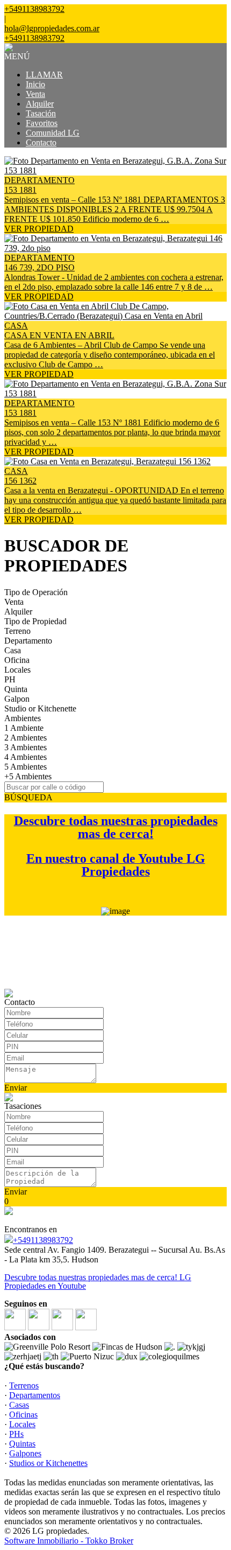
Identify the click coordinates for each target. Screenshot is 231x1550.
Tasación (41, 113)
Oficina (17, 660)
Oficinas (23, 1414)
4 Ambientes (25, 757)
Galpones (25, 1453)
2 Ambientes (25, 737)
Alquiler (40, 103)
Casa (12, 650)
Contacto (41, 142)
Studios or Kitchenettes (48, 1463)
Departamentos (34, 1395)
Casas (19, 1404)
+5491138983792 (43, 1240)
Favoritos (41, 123)
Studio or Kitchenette (40, 708)
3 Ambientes (25, 747)
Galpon (17, 698)
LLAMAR (44, 74)
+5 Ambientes (28, 776)
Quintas (22, 1443)
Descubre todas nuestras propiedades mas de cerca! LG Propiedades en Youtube (97, 1281)
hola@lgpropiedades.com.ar (51, 28)
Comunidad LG (53, 132)
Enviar (15, 1087)
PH (10, 679)
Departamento (28, 640)
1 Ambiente (24, 727)
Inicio (35, 84)
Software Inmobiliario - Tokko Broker (68, 1540)
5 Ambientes (25, 766)
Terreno (17, 631)
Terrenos (24, 1385)
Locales (17, 669)
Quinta (15, 689)
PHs (16, 1434)
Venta (35, 94)
